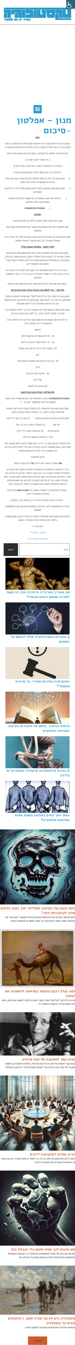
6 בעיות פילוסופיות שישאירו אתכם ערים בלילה (38, 773)
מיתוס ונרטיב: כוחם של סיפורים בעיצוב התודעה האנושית (39, 728)
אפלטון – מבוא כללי (37, 532)
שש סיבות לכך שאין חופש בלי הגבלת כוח (43, 1249)
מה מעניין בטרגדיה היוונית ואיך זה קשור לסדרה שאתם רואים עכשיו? (38, 594)
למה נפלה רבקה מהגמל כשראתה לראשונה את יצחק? (40, 993)
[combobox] (44, 549)
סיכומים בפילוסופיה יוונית (37, 538)
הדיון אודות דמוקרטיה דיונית (52, 1154)
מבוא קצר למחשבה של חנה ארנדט (48, 1059)
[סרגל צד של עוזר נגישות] (70, 4)
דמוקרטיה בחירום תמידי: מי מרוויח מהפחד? (42, 684)
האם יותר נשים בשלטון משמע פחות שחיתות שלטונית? (42, 817)
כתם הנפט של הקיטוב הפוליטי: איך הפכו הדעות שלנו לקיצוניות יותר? (37, 910)
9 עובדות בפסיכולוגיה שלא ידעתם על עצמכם (40, 639)
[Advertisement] (37, 65)
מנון (33, 526)
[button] (37, 109)
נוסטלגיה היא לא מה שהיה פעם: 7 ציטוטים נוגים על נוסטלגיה (41, 1321)
